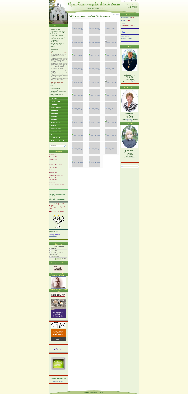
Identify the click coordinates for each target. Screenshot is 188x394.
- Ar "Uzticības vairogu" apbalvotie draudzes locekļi (58, 33)
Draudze (53, 25)
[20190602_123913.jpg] (77, 122)
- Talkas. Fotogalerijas (55, 88)
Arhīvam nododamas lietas (58, 141)
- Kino (51, 85)
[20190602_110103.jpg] (77, 69)
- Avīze (51, 51)
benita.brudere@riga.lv (129, 121)
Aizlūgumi (54, 116)
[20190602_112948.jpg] (94, 95)
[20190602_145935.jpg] (111, 149)
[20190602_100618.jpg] (77, 29)
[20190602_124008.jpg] (94, 135)
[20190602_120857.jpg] (94, 109)
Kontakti (53, 125)
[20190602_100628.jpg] (94, 29)
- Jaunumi (52, 28)
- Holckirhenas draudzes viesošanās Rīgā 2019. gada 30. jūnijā (59, 73)
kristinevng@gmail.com (131, 157)
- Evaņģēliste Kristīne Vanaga (56, 35)
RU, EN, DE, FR (55, 137)
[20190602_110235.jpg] (94, 69)
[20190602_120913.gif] (111, 109)
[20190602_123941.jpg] (111, 122)
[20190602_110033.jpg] (94, 55)
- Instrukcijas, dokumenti (55, 95)
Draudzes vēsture (56, 101)
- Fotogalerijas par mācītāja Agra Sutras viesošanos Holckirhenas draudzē (58, 55)
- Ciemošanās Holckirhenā (57, 68)
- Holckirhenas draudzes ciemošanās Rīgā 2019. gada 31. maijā (59, 76)
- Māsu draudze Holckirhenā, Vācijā (58, 52)
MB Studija (100, 392)
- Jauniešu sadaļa (54, 49)
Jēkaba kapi (54, 113)
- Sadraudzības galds (54, 90)
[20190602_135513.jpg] (77, 149)
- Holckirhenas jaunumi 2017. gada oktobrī (59, 70)
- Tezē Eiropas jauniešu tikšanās (57, 94)
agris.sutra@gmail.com (131, 81)
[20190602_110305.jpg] (77, 82)
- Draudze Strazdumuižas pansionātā (58, 44)
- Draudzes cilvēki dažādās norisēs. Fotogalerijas (58, 92)
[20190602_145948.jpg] (94, 162)
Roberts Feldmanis (56, 107)
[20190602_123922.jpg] (94, 122)
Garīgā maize (55, 104)
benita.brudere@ (129, 119)
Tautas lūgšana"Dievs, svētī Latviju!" (127, 37)
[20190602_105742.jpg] (94, 42)
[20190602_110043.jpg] (111, 55)
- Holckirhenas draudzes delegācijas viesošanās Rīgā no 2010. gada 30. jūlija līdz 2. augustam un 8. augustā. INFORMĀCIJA (59, 60)
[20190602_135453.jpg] (111, 135)
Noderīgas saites (55, 122)
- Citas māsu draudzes (55, 83)
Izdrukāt (115, 14)
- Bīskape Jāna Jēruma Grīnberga (57, 37)
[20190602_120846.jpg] (77, 109)
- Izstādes (52, 86)
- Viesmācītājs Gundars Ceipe (56, 38)
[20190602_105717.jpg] (111, 29)
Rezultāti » (64, 258)
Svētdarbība (54, 110)
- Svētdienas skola (54, 48)
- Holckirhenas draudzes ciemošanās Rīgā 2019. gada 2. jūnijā (59, 81)
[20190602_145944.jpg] (77, 162)
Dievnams (53, 98)
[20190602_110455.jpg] (111, 82)
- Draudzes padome (54, 40)
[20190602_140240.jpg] (94, 149)
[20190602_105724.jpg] (77, 42)
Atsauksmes (54, 134)
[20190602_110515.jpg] (77, 95)
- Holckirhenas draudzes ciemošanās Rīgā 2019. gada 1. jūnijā (59, 79)
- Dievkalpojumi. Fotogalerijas (57, 43)
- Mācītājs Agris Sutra (55, 29)
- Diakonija (52, 46)
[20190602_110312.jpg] (94, 82)
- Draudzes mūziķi (54, 41)
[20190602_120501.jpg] (111, 95)
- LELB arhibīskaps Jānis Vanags (57, 31)
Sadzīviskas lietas (56, 131)
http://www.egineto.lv (58, 381)
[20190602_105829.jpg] (77, 55)
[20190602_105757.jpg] (111, 42)
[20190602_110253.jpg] (111, 69)
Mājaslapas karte (56, 128)
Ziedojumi (54, 119)
